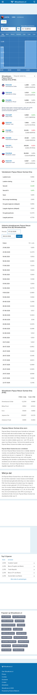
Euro (2, 26)
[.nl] (18, 2)
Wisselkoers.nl (8, 666)
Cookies (4, 677)
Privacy (4, 674)
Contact (4, 682)
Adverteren (5, 685)
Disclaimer (5, 679)
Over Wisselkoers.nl (7, 671)
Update (19, 236)
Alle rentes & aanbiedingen (14, 569)
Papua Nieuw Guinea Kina (27, 26)
